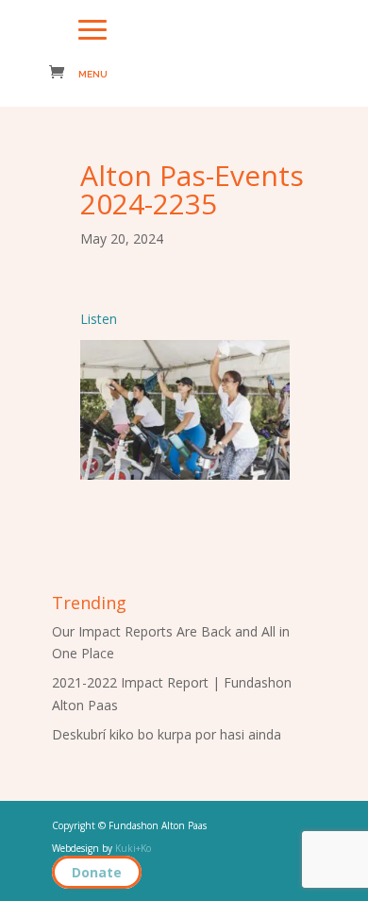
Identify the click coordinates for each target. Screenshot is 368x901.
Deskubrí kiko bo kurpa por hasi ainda (166, 734)
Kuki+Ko (133, 848)
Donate (97, 872)
